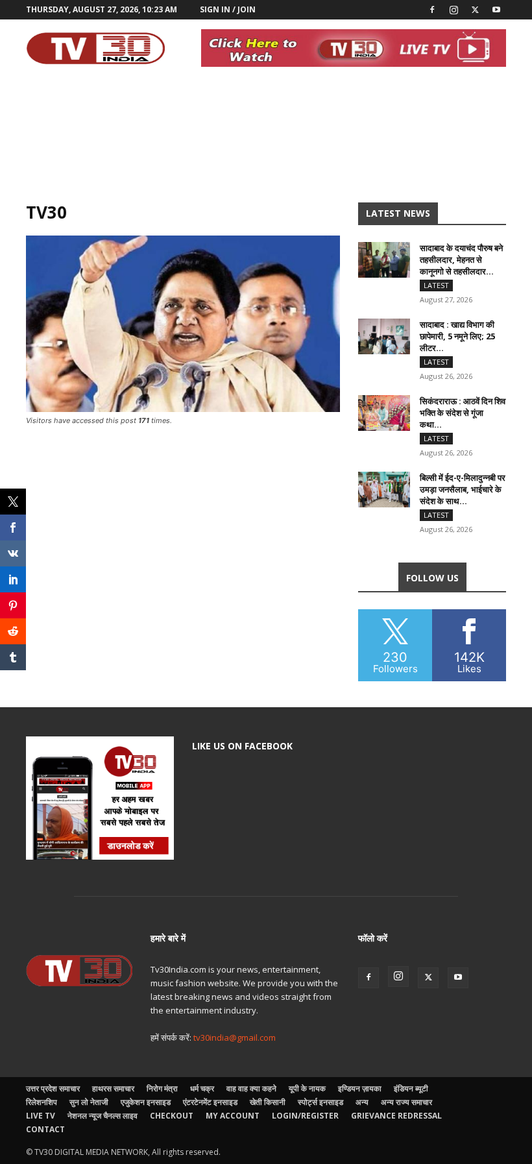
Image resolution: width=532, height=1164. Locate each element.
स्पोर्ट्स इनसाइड (320, 1102)
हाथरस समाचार (113, 1088)
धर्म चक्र (202, 1088)
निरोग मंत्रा (162, 1088)
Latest (436, 285)
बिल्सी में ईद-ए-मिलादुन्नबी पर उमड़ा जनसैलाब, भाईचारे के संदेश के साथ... (462, 489)
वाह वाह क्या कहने (251, 1088)
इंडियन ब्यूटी (411, 1088)
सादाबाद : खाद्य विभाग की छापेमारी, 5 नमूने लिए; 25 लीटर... (457, 336)
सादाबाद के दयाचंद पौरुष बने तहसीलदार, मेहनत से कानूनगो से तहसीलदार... (461, 259)
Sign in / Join (228, 9)
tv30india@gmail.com (234, 1037)
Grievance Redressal (396, 1115)
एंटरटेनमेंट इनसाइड (210, 1102)
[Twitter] (475, 9)
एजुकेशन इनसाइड (146, 1102)
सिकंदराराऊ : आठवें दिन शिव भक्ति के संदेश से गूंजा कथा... (462, 412)
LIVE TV (40, 1115)
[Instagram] (453, 9)
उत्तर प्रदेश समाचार (53, 1088)
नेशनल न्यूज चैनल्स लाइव (102, 1115)
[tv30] (183, 408)
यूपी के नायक (307, 1088)
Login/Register (305, 1115)
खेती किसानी (267, 1102)
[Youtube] (496, 9)
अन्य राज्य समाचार (406, 1102)
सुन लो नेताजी (88, 1102)
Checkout (171, 1115)
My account (233, 1115)
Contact (45, 1129)
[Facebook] (432, 9)
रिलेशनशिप (41, 1102)
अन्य (362, 1102)
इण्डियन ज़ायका (359, 1088)
